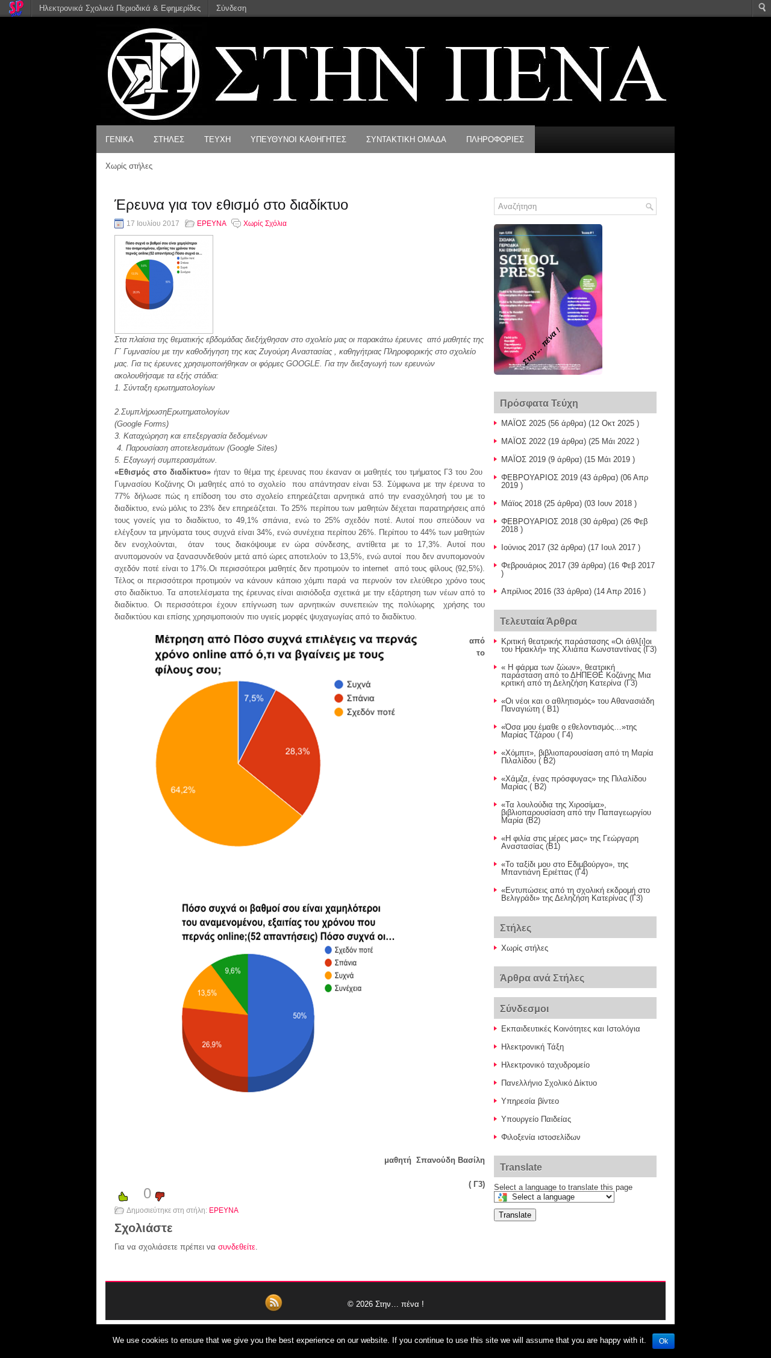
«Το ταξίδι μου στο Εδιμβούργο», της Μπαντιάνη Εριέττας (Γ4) (564, 868)
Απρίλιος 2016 (526, 591)
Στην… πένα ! (399, 1304)
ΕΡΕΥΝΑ (211, 223)
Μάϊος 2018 (521, 503)
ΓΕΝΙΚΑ (119, 139)
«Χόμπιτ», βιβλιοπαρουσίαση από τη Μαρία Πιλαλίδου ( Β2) (577, 756)
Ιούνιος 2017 (523, 547)
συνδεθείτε (236, 1246)
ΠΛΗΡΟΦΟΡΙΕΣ (495, 139)
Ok (663, 1341)
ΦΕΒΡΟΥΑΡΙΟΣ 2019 (539, 477)
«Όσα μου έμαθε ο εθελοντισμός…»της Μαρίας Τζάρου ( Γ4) (569, 730)
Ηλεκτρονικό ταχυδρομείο (545, 1064)
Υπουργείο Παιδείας (536, 1119)
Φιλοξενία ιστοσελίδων (541, 1137)
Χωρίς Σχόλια (265, 223)
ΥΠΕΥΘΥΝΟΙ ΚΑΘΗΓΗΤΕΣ (298, 139)
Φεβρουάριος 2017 (533, 565)
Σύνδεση (231, 8)
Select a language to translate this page (563, 1187)
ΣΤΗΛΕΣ (169, 139)
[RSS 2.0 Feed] (273, 1309)
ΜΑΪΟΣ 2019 (523, 459)
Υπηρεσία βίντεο (530, 1101)
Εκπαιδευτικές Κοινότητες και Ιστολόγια (570, 1028)
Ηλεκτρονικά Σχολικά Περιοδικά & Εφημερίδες (120, 8)
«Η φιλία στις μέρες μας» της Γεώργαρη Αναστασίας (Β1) (569, 842)
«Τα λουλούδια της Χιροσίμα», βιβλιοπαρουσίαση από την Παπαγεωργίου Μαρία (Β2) (576, 812)
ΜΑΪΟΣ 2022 (523, 441)
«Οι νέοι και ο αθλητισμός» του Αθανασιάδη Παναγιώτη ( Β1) (577, 704)
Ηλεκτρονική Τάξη (532, 1046)
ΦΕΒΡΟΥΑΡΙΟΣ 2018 (539, 521)
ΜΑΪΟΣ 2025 (523, 423)
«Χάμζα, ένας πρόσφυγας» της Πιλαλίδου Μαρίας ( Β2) (573, 782)
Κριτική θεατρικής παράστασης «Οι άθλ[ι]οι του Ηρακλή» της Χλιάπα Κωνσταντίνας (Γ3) (579, 645)
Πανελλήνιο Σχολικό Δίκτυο (549, 1082)
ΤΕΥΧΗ (217, 139)
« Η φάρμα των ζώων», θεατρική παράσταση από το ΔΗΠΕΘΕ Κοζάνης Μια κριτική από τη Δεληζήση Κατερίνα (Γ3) (576, 675)
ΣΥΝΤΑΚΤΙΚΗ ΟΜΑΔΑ (406, 139)
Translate (515, 1214)
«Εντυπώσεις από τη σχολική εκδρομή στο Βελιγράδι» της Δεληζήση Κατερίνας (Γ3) (575, 894)
